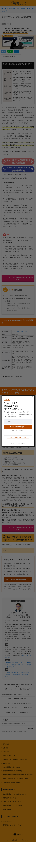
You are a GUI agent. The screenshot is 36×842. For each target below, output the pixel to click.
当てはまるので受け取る (18, 427)
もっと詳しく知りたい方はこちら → (18, 438)
